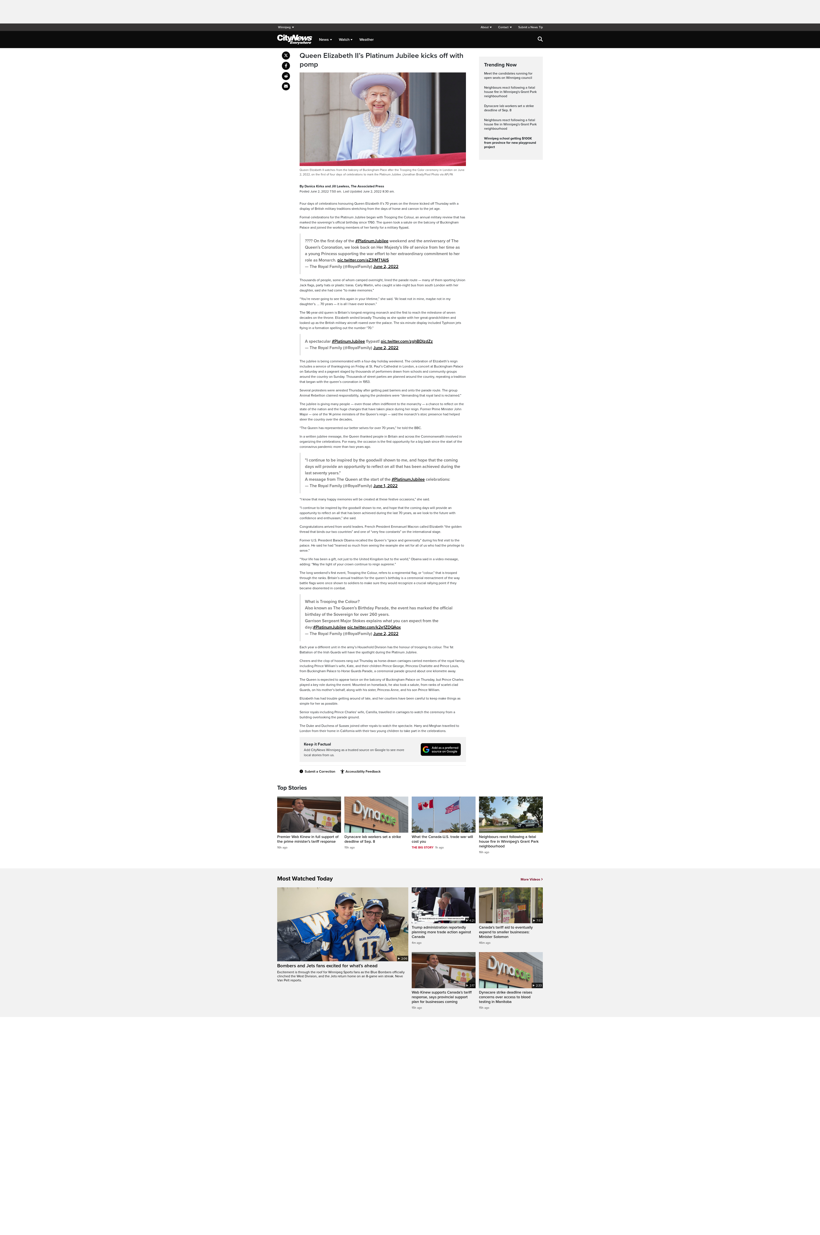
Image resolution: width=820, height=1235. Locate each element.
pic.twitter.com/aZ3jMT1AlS (363, 260)
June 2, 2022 (385, 266)
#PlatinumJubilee (371, 241)
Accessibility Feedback (363, 771)
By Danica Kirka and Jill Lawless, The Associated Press (342, 186)
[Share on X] (286, 55)
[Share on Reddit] (286, 76)
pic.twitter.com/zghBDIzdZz (407, 341)
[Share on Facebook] (286, 66)
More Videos (530, 879)
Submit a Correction (320, 771)
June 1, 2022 (385, 485)
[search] (540, 40)
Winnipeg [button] (284, 27)
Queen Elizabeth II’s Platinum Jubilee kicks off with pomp (381, 60)
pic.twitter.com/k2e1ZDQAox (374, 627)
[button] (486, 27)
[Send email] (286, 86)
